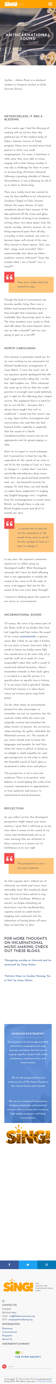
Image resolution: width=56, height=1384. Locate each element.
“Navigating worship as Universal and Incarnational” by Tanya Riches (27, 962)
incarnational (27, 636)
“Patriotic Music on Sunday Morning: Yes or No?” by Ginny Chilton (27, 978)
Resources (7, 1328)
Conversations (9, 1332)
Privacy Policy (45, 1381)
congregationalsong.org (20, 1320)
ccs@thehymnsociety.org (22, 1316)
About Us (7, 1339)
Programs (7, 1336)
